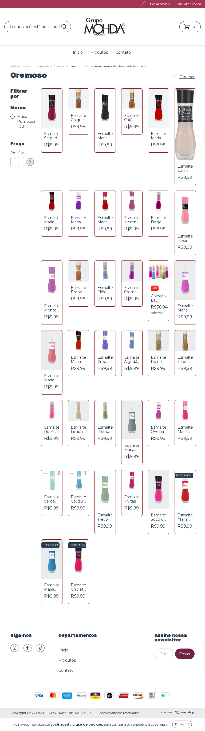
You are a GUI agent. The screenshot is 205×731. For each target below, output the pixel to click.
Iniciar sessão (159, 4)
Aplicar (30, 162)
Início (78, 52)
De (12, 152)
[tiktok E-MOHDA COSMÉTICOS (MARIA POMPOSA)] (41, 648)
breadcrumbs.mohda (36, 66)
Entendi (182, 724)
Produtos (99, 52)
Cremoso (59, 66)
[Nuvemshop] (178, 713)
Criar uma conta (188, 4)
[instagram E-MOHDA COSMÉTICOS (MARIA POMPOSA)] (14, 648)
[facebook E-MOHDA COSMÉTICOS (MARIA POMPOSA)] (27, 648)
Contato (123, 52)
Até (20, 152)
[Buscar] (64, 26)
